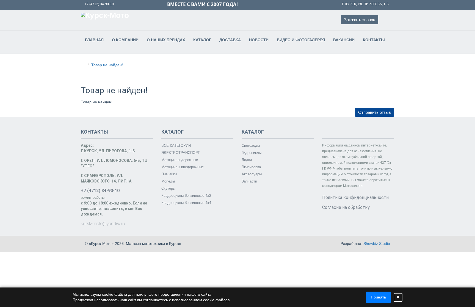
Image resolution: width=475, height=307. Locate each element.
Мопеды (168, 181)
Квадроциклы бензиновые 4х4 (186, 203)
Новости (259, 40)
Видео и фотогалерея (301, 40)
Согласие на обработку (346, 207)
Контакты (374, 40)
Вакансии (344, 40)
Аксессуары (252, 174)
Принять (378, 297)
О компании (125, 40)
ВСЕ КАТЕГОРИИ (176, 145)
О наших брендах (166, 40)
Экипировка (251, 167)
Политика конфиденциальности (355, 197)
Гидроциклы (251, 153)
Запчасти (249, 181)
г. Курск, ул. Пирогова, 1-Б (365, 4)
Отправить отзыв (374, 112)
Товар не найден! (107, 65)
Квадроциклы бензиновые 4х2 (186, 195)
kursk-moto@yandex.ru (103, 223)
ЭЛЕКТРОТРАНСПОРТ (180, 153)
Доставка (230, 40)
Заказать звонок (359, 19)
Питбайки (169, 174)
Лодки (247, 160)
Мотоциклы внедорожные (182, 167)
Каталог (202, 40)
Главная (94, 40)
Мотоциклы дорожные (179, 160)
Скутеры (168, 188)
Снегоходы (251, 145)
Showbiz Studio (376, 243)
